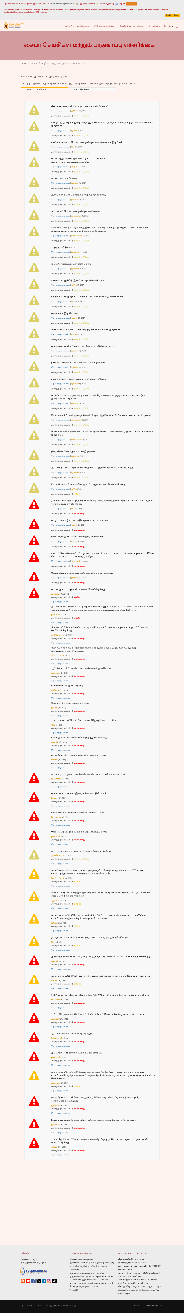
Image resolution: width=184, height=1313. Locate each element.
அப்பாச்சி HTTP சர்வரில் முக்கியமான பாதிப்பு (76, 1053)
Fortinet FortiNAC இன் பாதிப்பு (67, 686)
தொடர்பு (167, 26)
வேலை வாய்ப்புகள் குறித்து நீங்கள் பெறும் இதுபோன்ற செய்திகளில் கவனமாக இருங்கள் (101, 415)
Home (23, 64)
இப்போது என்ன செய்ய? (104, 26)
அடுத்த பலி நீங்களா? (63, 248)
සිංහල (176, 15)
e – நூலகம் (153, 26)
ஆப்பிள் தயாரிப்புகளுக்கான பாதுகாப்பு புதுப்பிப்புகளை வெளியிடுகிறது (92, 468)
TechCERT (74, 1290)
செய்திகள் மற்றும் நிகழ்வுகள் (132, 26)
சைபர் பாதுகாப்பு (106, 4)
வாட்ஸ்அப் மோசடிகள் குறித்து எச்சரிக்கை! (75, 211)
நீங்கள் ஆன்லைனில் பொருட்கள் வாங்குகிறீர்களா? (79, 106)
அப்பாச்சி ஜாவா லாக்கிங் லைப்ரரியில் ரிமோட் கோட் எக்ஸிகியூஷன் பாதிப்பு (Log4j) (98, 1014)
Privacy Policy (157, 1305)
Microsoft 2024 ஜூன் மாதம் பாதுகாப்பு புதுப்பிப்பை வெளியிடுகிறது (88, 484)
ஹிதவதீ (68, 26)
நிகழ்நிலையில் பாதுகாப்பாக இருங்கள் (73, 452)
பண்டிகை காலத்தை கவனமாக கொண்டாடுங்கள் (79, 379)
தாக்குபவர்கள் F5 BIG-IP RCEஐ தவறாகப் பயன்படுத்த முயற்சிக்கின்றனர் (90, 938)
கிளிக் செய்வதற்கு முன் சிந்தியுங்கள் (71, 264)
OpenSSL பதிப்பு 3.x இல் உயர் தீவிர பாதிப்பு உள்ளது (79, 832)
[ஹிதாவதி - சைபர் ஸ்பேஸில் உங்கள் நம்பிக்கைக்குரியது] (14, 26)
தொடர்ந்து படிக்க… (60, 111)
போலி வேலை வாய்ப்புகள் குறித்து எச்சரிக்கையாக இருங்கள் (85, 330)
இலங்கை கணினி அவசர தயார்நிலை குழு (91, 1263)
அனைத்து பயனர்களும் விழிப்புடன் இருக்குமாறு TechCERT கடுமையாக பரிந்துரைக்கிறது (100, 957)
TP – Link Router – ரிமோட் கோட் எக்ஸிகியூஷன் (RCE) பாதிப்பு (84, 721)
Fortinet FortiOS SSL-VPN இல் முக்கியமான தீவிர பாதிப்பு (80, 794)
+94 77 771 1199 (154, 1266)
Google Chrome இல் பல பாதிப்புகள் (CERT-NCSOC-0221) (80, 521)
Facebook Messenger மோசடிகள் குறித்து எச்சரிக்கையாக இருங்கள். (87, 142)
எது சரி (122, 4)
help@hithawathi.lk (140, 1263)
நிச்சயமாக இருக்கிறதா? (64, 313)
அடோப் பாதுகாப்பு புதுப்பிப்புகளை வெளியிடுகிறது (81, 851)
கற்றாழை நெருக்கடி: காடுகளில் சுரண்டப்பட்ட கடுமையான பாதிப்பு (90, 774)
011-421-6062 (139, 1259)
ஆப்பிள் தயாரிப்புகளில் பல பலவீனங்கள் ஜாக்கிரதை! (81, 669)
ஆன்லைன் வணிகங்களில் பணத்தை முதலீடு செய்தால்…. (82, 346)
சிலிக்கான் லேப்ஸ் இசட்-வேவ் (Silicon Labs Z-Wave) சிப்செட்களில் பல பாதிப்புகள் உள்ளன (100, 995)
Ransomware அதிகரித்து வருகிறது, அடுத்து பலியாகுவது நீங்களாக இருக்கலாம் (94, 1120)
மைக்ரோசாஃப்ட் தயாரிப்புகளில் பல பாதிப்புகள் (78, 755)
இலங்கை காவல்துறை (81, 1259)
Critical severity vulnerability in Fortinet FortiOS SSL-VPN (77, 813)
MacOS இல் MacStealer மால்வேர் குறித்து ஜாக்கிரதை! (79, 738)
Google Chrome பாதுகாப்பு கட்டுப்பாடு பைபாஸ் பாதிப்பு (82, 573)
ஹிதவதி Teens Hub (87, 4)
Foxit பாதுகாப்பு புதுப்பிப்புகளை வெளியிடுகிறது (78, 590)
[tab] (46, 89)
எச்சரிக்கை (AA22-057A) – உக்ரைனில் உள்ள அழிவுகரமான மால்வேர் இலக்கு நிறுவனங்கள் (100, 976)
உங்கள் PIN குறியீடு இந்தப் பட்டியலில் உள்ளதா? (78, 281)
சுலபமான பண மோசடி (64, 179)
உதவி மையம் (83, 26)
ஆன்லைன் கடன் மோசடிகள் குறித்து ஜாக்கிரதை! (78, 195)
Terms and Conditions (142, 1305)
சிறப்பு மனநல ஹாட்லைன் (83, 1287)
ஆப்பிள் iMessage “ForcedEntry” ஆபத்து (71, 1034)
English (168, 15)
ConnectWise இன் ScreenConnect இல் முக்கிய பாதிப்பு (79, 537)
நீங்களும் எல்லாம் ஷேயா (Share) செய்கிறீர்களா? (78, 363)
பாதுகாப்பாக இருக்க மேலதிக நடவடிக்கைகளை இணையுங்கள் (87, 297)
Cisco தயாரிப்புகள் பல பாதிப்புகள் (70, 703)
